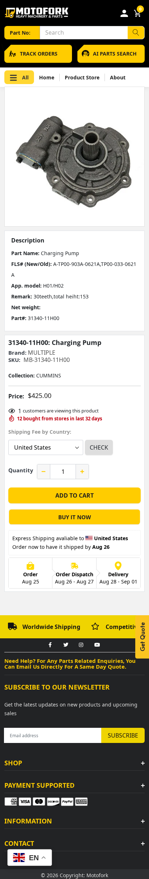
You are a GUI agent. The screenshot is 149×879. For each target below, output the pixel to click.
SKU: (14, 360)
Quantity (20, 470)
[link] (50, 645)
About (117, 77)
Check (99, 447)
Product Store (82, 77)
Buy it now (74, 517)
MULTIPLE (41, 353)
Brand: (17, 352)
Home (46, 77)
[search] (136, 32)
